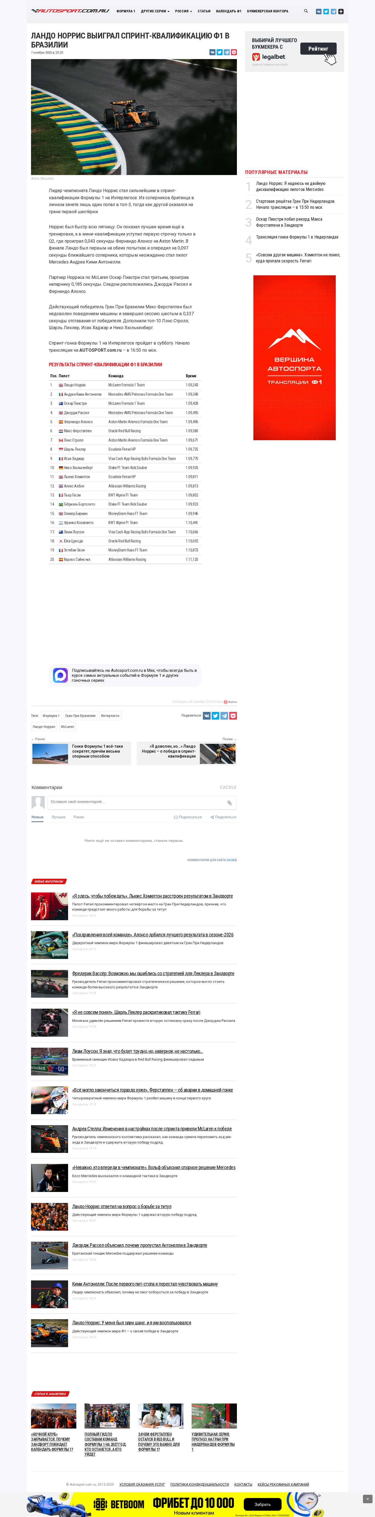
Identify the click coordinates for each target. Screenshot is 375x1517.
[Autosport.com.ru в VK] (318, 11)
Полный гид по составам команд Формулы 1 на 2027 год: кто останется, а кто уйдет (105, 1444)
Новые (37, 816)
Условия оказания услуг (142, 1485)
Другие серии (154, 11)
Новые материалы (49, 881)
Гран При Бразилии (80, 716)
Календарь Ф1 (229, 11)
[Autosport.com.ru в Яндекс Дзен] (341, 11)
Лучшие (58, 816)
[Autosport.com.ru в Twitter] (326, 11)
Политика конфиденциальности (199, 1485)
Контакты (243, 1485)
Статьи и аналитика (50, 1394)
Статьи (204, 11)
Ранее (79, 816)
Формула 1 (125, 11)
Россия (182, 11)
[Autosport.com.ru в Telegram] (333, 11)
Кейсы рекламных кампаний (283, 1485)
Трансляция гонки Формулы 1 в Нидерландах (297, 237)
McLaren (67, 727)
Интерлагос (110, 716)
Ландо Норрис (44, 727)
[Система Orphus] (230, 702)
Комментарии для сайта (212, 860)
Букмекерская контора (267, 11)
